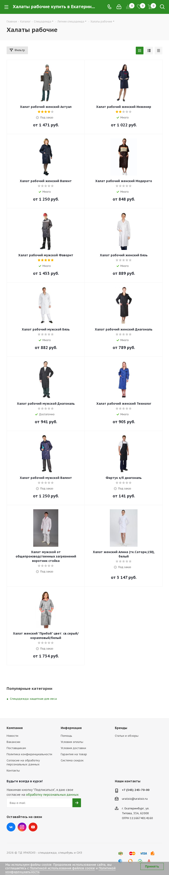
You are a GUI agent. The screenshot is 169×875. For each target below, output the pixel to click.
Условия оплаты (72, 742)
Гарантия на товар (74, 754)
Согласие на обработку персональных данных (23, 762)
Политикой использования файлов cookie (62, 868)
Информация (71, 728)
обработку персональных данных (52, 795)
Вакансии (13, 742)
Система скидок (72, 760)
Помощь (66, 736)
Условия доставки (73, 748)
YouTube (33, 827)
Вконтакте (11, 827)
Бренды (121, 728)
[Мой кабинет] (119, 7)
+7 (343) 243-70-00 (135, 790)
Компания (15, 728)
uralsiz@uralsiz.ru (135, 799)
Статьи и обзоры (126, 736)
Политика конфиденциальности (29, 754)
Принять (152, 866)
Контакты (13, 770)
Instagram (22, 827)
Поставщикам (16, 748)
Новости (12, 736)
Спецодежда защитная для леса (33, 699)
